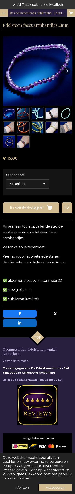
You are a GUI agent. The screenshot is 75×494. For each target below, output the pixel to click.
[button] (9, 113)
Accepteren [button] (55, 487)
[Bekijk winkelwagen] (71, 13)
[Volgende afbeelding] (66, 71)
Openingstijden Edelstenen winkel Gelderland (29, 351)
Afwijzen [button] (22, 487)
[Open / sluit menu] (4, 13)
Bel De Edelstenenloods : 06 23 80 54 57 (32, 380)
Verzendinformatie (15, 361)
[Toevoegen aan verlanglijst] (67, 207)
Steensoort (15, 175)
